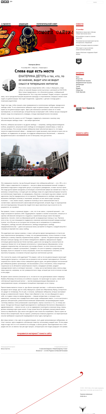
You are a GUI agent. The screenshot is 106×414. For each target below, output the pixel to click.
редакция (23, 24)
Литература (80, 84)
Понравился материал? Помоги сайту (34, 333)
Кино (77, 77)
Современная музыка (83, 80)
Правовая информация (86, 394)
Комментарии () (43, 67)
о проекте (6, 24)
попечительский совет (47, 24)
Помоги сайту (82, 133)
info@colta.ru (83, 396)
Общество (34, 67)
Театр (78, 86)
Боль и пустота (5, 349)
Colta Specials (80, 92)
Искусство (79, 79)
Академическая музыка (84, 82)
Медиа (78, 88)
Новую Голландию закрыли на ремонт (87, 45)
